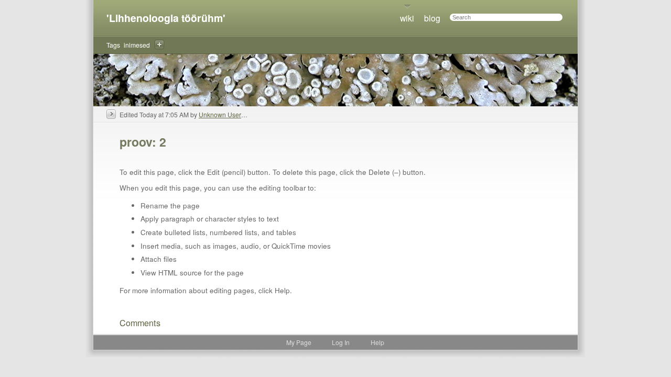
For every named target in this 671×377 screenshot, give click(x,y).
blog (432, 18)
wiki (407, 18)
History (111, 114)
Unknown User (220, 114)
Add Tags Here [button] (159, 44)
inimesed (137, 44)
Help (377, 342)
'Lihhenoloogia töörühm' (165, 17)
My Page (298, 342)
